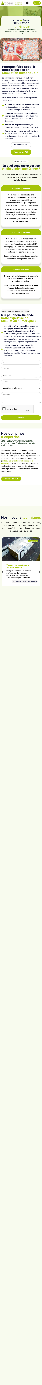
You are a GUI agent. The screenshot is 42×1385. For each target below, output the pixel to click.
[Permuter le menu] (27, 3)
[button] (2, 572)
